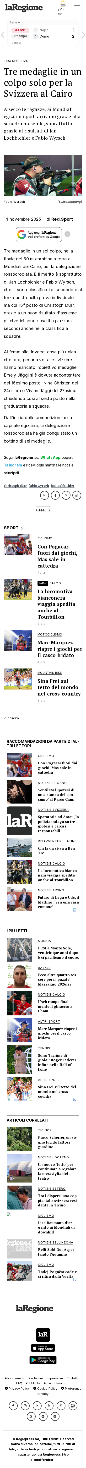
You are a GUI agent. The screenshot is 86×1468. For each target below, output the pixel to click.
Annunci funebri (55, 1383)
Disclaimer (35, 1378)
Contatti (72, 1378)
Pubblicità (33, 1383)
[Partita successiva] (83, 33)
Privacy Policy (19, 1388)
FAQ (19, 1383)
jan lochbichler (63, 486)
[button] (13, 1405)
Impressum (55, 1378)
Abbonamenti (14, 1378)
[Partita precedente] (3, 33)
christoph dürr (15, 486)
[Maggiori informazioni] (67, 235)
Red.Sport (62, 219)
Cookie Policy (46, 1388)
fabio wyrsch (39, 486)
